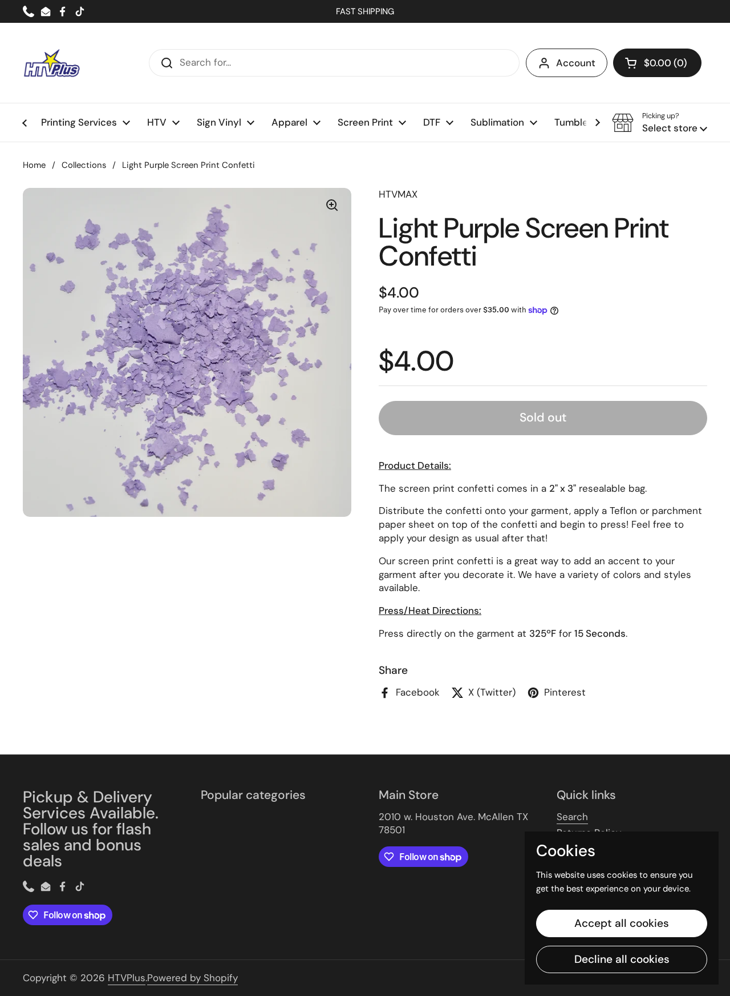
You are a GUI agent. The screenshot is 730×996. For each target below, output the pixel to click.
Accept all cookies (621, 923)
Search (572, 816)
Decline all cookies (622, 959)
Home (34, 165)
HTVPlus (126, 977)
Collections (84, 165)
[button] (657, 63)
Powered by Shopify (192, 977)
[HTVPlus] (51, 62)
